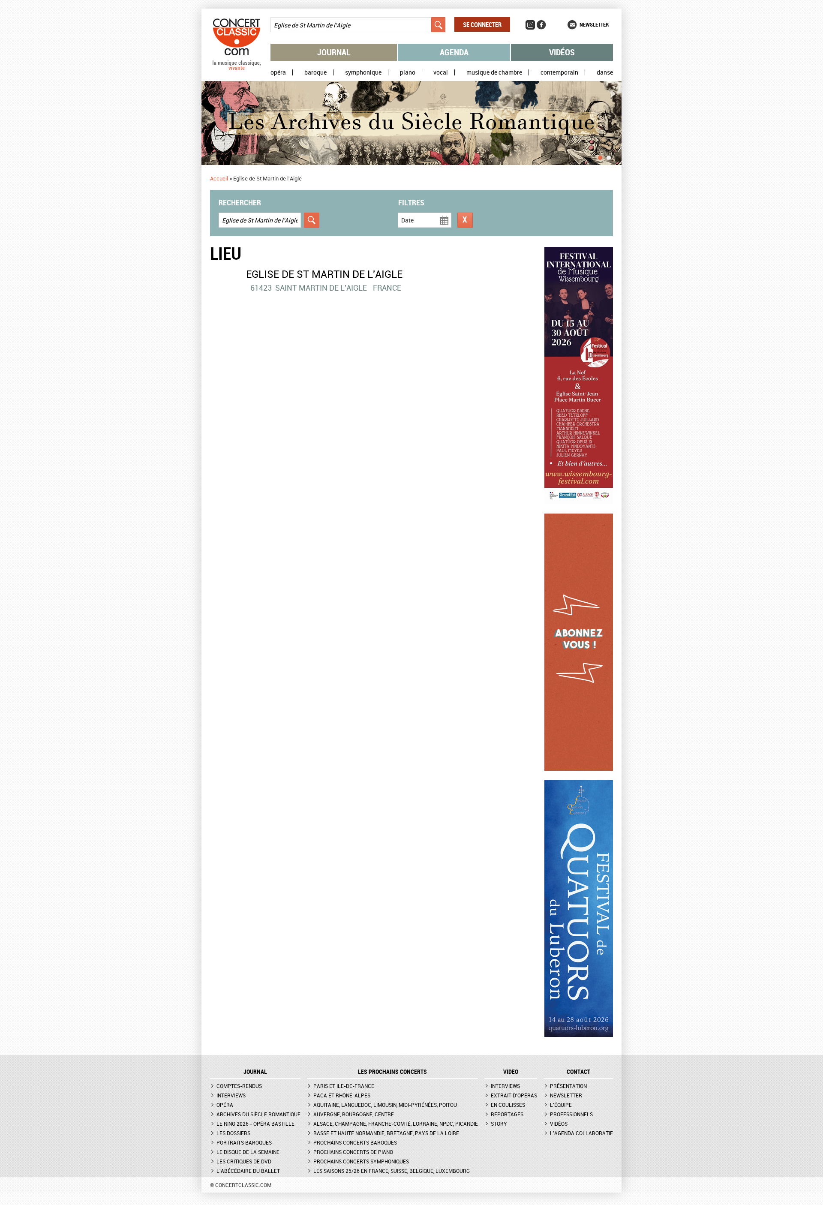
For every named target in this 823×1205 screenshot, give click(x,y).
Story (499, 1123)
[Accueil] (236, 68)
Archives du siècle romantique (258, 1114)
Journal (334, 52)
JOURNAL (255, 1072)
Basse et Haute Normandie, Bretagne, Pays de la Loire (386, 1133)
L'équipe (561, 1104)
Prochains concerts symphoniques (361, 1161)
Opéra (278, 72)
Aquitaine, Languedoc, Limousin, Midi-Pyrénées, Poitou (385, 1104)
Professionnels (571, 1114)
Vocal (440, 72)
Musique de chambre (494, 72)
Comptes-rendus (239, 1085)
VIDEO (510, 1072)
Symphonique (363, 72)
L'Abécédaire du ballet (248, 1170)
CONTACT (578, 1072)
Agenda (454, 52)
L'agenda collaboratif (581, 1133)
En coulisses (508, 1104)
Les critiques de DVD (243, 1161)
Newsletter (594, 24)
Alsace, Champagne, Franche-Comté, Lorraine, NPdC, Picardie (395, 1123)
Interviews (231, 1095)
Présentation (568, 1085)
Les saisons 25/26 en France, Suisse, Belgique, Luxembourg (391, 1170)
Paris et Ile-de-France (343, 1085)
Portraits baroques (244, 1142)
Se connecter (482, 24)
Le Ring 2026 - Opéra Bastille (255, 1123)
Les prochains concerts (392, 1072)
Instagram (530, 25)
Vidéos (562, 52)
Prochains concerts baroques (355, 1142)
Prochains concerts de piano (353, 1151)
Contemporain (559, 72)
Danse (605, 72)
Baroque (315, 72)
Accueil (219, 178)
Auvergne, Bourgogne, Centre (353, 1114)
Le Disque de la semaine (247, 1151)
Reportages (507, 1114)
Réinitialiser (465, 220)
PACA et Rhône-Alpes (341, 1095)
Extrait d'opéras (514, 1095)
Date (407, 220)
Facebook (541, 25)
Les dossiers (233, 1133)
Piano (407, 72)
